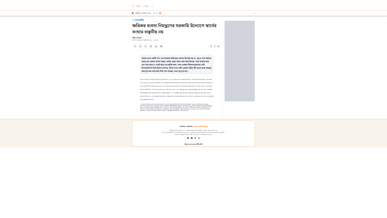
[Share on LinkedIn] (156, 46)
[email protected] (201, 133)
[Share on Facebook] (135, 46)
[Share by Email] (161, 46)
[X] (199, 138)
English (146, 6)
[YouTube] (191, 138)
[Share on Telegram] (151, 46)
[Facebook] (188, 138)
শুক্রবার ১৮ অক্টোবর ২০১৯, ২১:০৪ (144, 40)
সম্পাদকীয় (139, 19)
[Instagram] (195, 138)
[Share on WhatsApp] (146, 46)
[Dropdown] (152, 6)
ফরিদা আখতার (136, 38)
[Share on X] (140, 46)
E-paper (138, 6)
